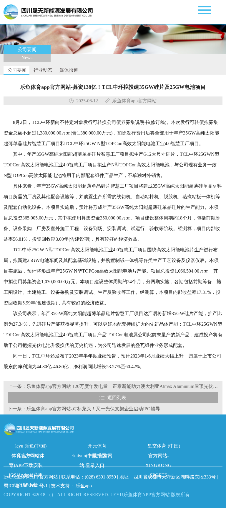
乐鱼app (84, 485)
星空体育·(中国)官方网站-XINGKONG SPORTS (162, 447)
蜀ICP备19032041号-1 (26, 485)
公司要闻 (16, 70)
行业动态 (42, 70)
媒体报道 (68, 70)
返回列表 (116, 397)
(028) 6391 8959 (101, 476)
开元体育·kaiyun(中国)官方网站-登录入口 (92, 447)
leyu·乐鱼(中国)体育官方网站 (28, 447)
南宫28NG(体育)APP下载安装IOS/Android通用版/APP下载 (27, 457)
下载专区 (97, 455)
